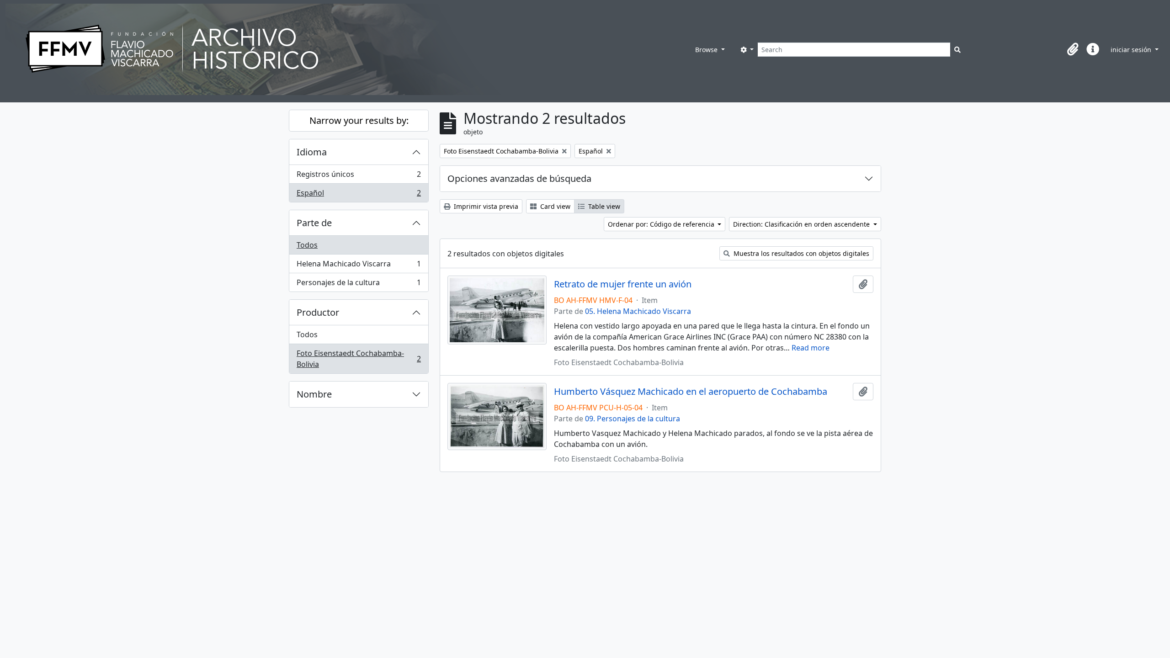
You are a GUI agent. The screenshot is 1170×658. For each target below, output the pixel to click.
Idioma (312, 152)
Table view (603, 206)
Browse (707, 49)
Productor (318, 312)
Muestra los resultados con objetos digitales (800, 253)
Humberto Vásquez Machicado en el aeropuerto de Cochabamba (690, 391)
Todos (307, 245)
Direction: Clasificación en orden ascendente (802, 224)
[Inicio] (348, 49)
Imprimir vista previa (485, 206)
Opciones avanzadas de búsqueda (519, 178)
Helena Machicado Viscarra (358, 266)
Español (358, 195)
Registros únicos (358, 176)
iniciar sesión (1132, 49)
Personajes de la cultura (358, 284)
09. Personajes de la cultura (632, 419)
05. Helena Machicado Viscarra (638, 311)
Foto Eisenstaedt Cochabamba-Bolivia (358, 358)
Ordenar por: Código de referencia (662, 224)
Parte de (314, 223)
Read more (811, 348)
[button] (1073, 49)
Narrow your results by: (359, 120)
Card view (554, 206)
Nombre (314, 394)
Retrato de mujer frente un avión (622, 284)
